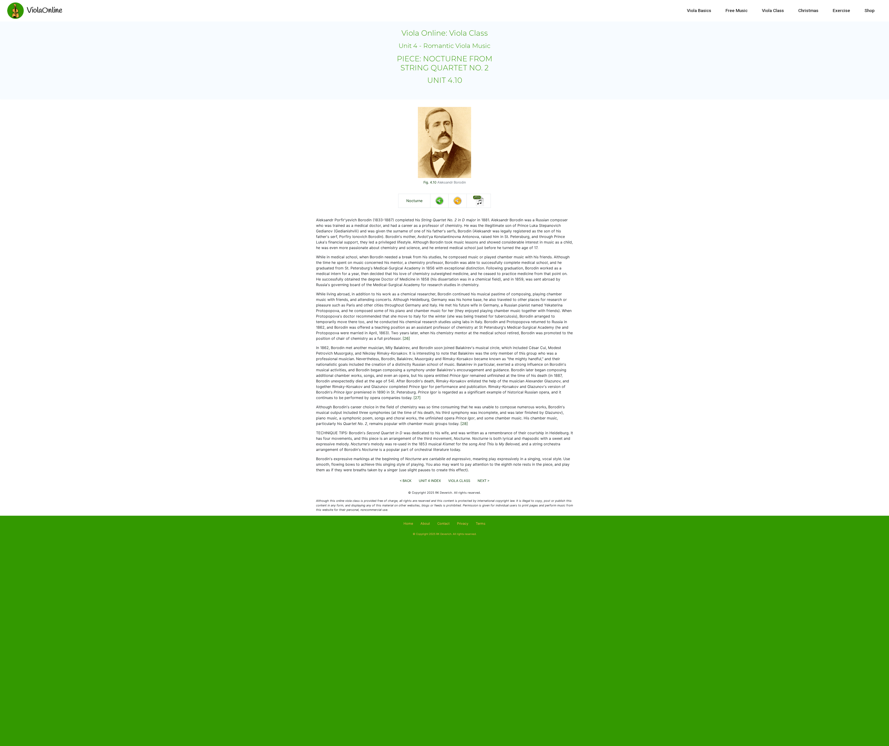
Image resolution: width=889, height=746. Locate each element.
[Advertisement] (444, 581)
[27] (417, 397)
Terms (480, 523)
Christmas (808, 10)
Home (408, 523)
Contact (443, 523)
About (425, 523)
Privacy (462, 523)
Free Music (737, 10)
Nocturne (414, 200)
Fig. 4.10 (429, 182)
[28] (464, 423)
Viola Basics (699, 10)
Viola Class (773, 10)
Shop (869, 10)
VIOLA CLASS (459, 481)
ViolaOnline (44, 11)
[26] (406, 338)
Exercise (841, 10)
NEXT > (483, 481)
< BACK (405, 481)
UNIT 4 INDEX (430, 481)
